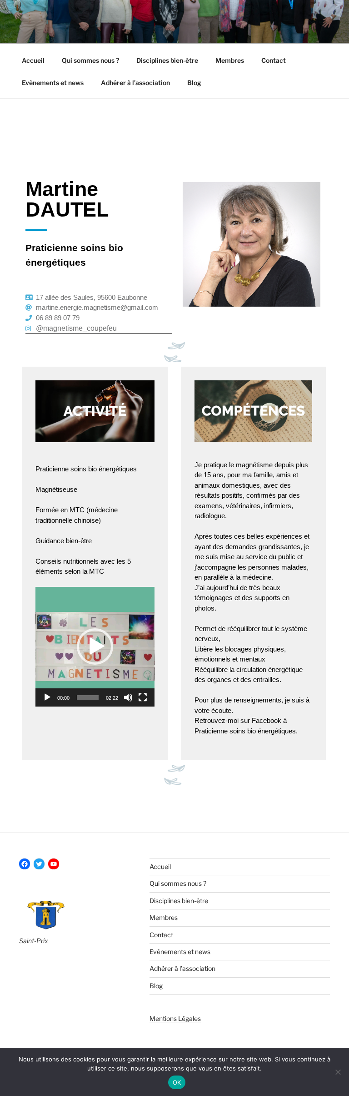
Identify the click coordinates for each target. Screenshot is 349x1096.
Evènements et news (53, 82)
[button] (95, 646)
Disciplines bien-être (167, 60)
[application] (95, 646)
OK (177, 1082)
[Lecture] (47, 697)
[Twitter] (39, 864)
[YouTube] (53, 864)
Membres (229, 60)
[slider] (88, 697)
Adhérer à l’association (135, 82)
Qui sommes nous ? (90, 60)
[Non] (337, 1071)
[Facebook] (24, 864)
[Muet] (128, 697)
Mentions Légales (175, 1018)
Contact (273, 60)
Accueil (33, 60)
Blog (194, 82)
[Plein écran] (142, 697)
